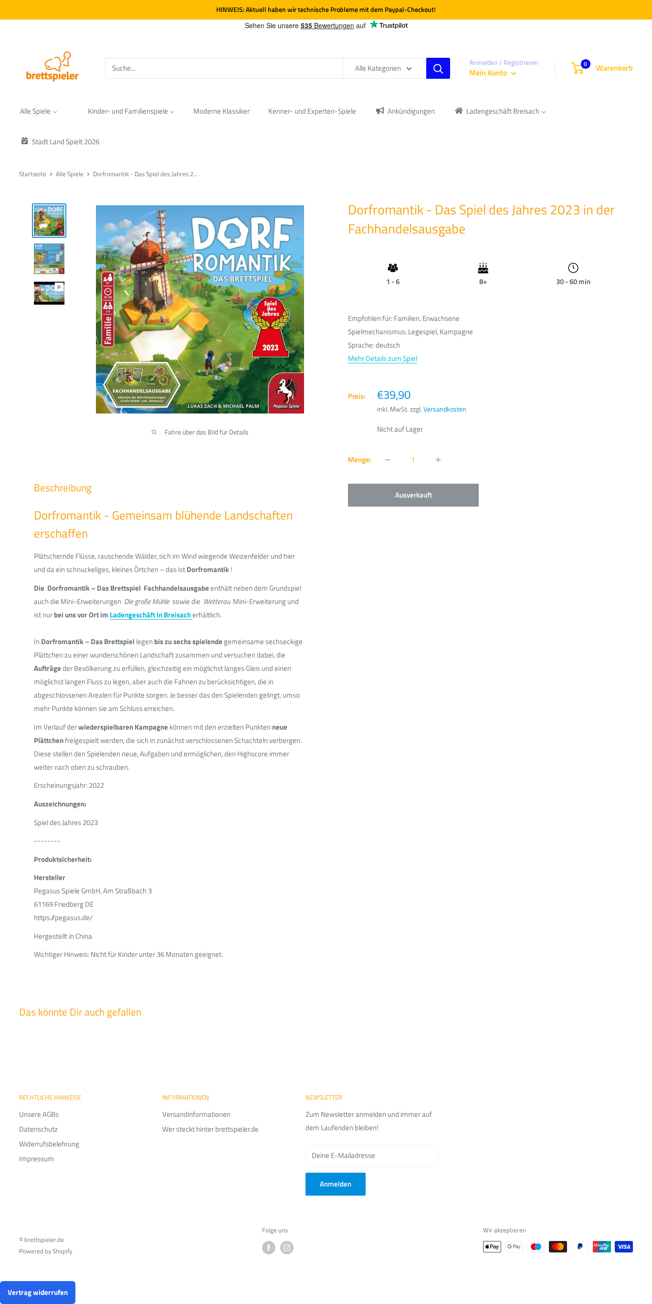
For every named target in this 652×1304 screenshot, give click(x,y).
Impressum (36, 1158)
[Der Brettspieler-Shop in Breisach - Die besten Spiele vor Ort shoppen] (191, 614)
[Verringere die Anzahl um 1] (388, 460)
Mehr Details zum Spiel (382, 358)
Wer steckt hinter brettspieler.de (210, 1129)
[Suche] (438, 68)
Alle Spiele (70, 174)
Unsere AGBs (39, 1114)
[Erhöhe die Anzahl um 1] (438, 460)
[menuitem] (38, 111)
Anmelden (335, 1183)
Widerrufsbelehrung (49, 1143)
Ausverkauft (413, 494)
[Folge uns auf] (268, 1247)
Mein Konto (489, 72)
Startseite (32, 174)
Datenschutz (38, 1129)
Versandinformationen (196, 1114)
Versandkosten (444, 409)
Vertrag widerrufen (38, 1292)
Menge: (359, 459)
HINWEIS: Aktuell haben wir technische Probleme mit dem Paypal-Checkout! (326, 9)
